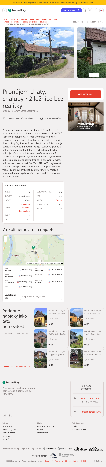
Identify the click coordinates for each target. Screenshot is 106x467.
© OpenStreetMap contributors (51, 263)
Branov (43, 22)
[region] (33, 250)
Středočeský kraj (12, 22)
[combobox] (41, 297)
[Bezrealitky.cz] (49, 448)
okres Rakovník (30, 22)
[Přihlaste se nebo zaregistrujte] (95, 10)
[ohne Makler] (80, 448)
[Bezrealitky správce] (66, 455)
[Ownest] (53, 455)
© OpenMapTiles (38, 263)
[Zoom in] (5, 237)
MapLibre (30, 263)
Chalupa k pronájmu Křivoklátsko (24, 207)
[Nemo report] (39, 455)
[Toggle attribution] (62, 263)
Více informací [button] (85, 94)
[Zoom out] (5, 240)
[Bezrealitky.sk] (65, 448)
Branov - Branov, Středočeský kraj (20, 118)
